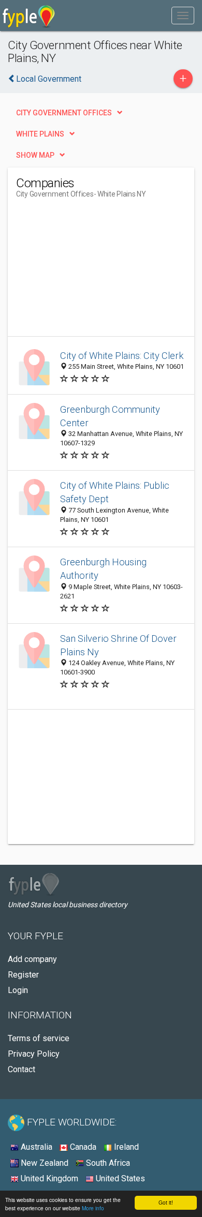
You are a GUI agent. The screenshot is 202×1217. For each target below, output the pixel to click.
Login (18, 990)
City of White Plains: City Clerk (121, 355)
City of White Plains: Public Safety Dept (114, 492)
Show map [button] (35, 155)
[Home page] (28, 15)
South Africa (107, 1163)
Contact (21, 1069)
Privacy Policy (34, 1054)
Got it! (165, 1202)
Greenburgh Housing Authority (103, 569)
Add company (32, 959)
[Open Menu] (182, 15)
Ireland (125, 1147)
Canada (82, 1147)
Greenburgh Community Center (110, 416)
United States (119, 1178)
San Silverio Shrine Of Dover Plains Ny (118, 645)
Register (23, 975)
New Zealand (43, 1163)
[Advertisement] (93, 271)
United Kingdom (48, 1178)
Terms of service (38, 1038)
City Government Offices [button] (64, 113)
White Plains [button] (40, 134)
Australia (35, 1147)
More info (93, 1208)
